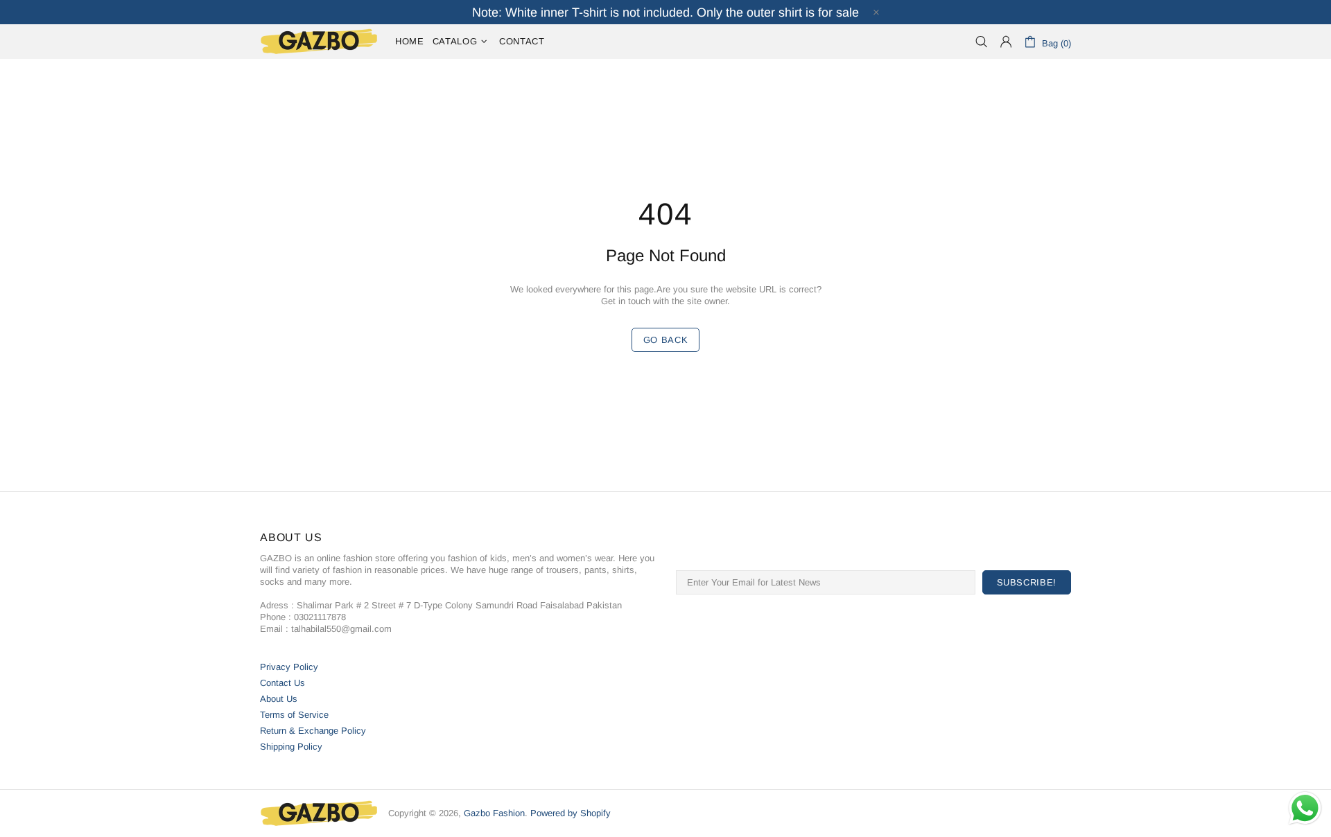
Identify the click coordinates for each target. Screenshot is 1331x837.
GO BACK (665, 340)
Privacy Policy (289, 667)
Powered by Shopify (570, 813)
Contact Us (282, 683)
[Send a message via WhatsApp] (1305, 808)
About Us (278, 699)
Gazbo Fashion (319, 41)
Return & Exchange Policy (313, 730)
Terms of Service (294, 715)
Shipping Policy (291, 746)
